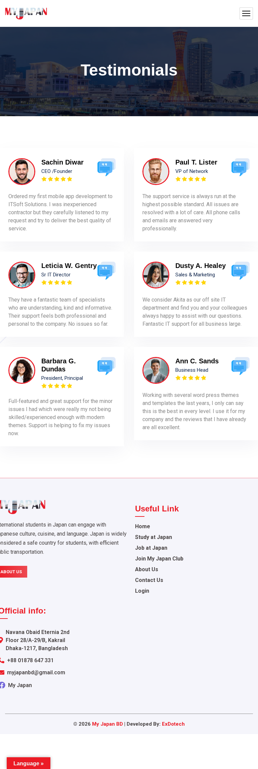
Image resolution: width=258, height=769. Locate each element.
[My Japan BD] (26, 13)
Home (142, 526)
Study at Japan (153, 537)
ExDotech (173, 724)
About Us (146, 569)
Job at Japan (151, 548)
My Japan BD (107, 724)
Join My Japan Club (159, 558)
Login (142, 591)
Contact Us (149, 580)
